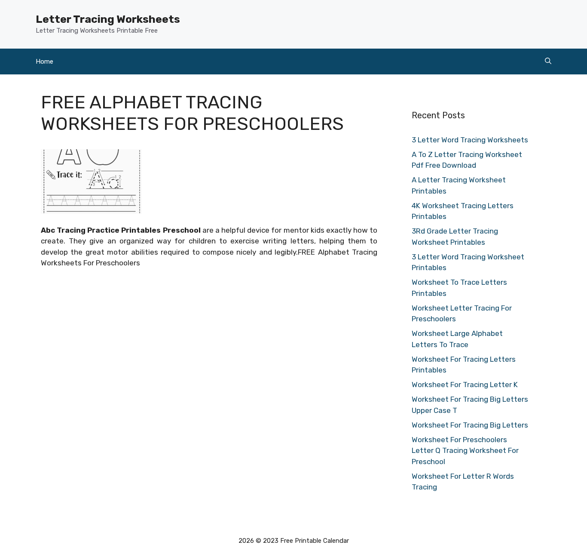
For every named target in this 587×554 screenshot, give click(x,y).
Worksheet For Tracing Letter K (465, 384)
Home (44, 61)
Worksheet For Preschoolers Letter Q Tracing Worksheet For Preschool (465, 450)
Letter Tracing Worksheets (108, 19)
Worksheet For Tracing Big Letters (470, 425)
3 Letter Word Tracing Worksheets (470, 139)
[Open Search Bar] (548, 61)
